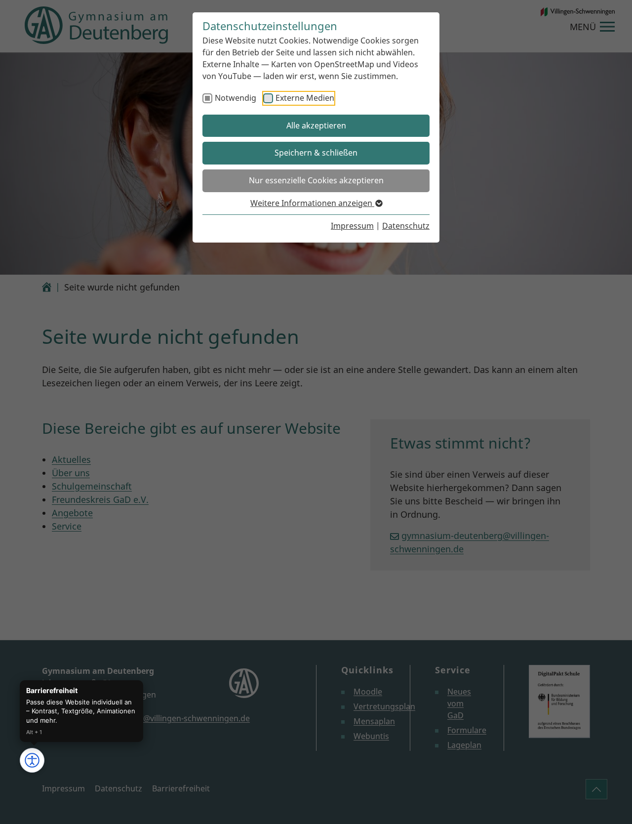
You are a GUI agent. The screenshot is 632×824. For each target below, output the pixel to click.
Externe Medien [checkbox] (305, 97)
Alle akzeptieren (316, 125)
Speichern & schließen (316, 152)
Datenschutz (406, 225)
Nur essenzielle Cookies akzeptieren (316, 180)
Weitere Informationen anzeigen (312, 203)
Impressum (352, 225)
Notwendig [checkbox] (235, 97)
